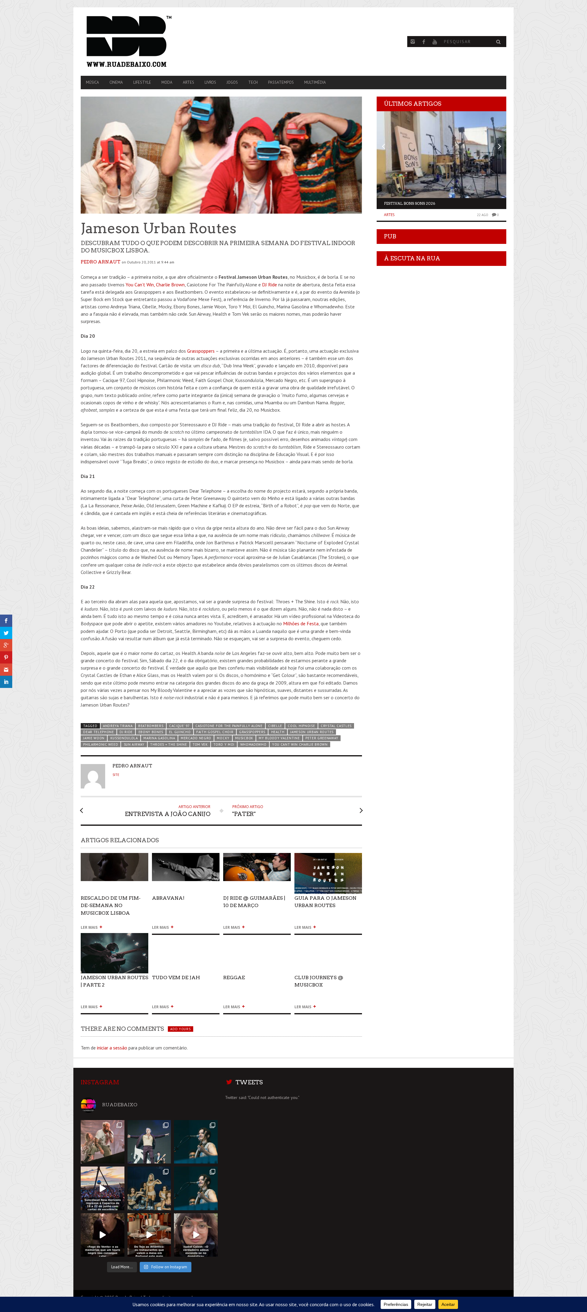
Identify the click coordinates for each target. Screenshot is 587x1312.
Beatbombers (151, 726)
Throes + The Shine (168, 744)
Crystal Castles (336, 726)
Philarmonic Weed (100, 744)
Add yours (180, 1029)
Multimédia (315, 82)
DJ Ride (269, 284)
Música (92, 82)
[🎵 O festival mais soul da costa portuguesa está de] (102, 1188)
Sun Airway (134, 744)
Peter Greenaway (321, 738)
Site (116, 775)
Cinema (116, 82)
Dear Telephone (98, 732)
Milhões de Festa (301, 623)
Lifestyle (142, 82)
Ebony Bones (151, 732)
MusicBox (244, 738)
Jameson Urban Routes (312, 732)
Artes (188, 82)
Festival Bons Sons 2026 (409, 203)
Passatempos (281, 82)
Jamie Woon (94, 738)
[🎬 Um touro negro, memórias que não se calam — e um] (102, 1235)
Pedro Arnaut (100, 262)
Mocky (223, 738)
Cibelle (275, 726)
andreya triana (118, 726)
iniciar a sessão (112, 1048)
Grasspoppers (201, 351)
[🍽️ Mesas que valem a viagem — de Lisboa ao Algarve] (149, 1235)
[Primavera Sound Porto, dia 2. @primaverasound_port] (149, 1142)
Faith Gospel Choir (214, 732)
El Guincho (180, 732)
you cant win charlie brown (300, 744)
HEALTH (278, 732)
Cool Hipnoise (301, 726)
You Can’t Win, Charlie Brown (155, 284)
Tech (253, 82)
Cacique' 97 (179, 726)
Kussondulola (124, 738)
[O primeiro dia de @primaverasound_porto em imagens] (196, 1188)
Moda (166, 82)
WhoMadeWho (253, 744)
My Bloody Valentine (279, 738)
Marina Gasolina (159, 738)
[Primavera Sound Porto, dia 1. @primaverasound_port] (196, 1142)
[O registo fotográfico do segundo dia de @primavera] (149, 1188)
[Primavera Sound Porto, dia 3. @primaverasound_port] (102, 1142)
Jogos (232, 82)
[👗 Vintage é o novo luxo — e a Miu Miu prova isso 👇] (196, 1235)
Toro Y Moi (223, 744)
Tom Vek (200, 744)
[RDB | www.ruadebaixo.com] (145, 41)
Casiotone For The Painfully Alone (229, 726)
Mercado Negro (196, 738)
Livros (210, 82)
